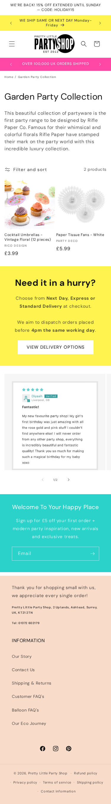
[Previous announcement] (10, 23)
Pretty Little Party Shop (47, 773)
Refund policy (85, 773)
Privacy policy (25, 782)
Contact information (58, 791)
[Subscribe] (92, 554)
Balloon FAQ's (25, 710)
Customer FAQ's (28, 696)
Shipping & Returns (32, 683)
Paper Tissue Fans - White (80, 235)
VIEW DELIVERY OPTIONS (56, 347)
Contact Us (23, 669)
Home (8, 77)
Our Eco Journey (29, 723)
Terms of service (57, 782)
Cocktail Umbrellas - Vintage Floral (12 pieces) (27, 237)
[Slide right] (68, 479)
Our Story (22, 656)
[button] (11, 43)
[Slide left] (42, 479)
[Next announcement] (100, 23)
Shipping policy (90, 782)
